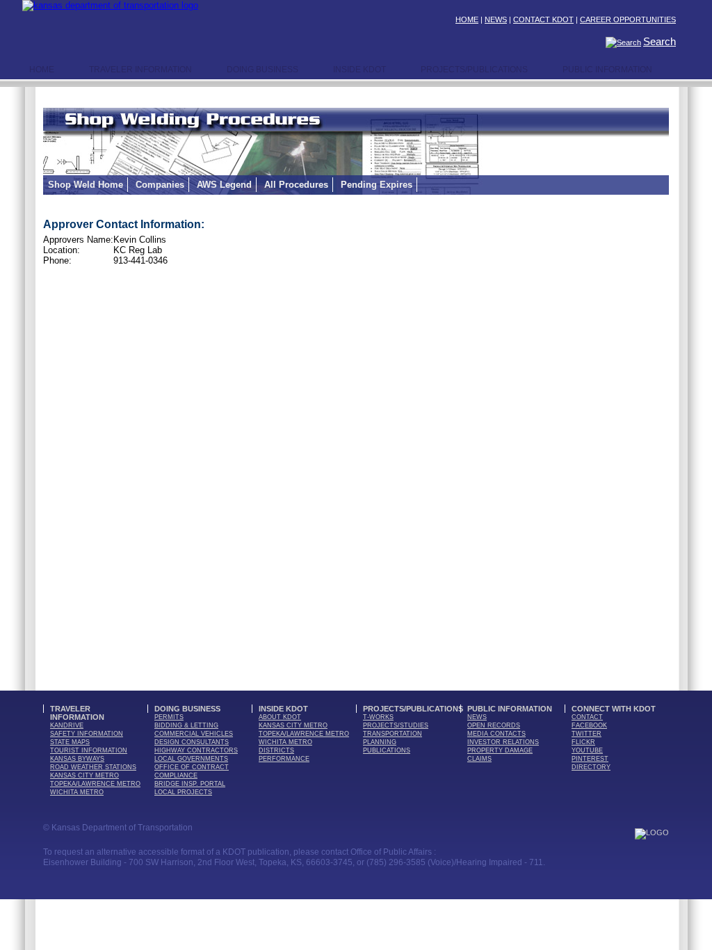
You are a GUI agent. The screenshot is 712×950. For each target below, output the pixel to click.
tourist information (88, 750)
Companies (160, 184)
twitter (586, 733)
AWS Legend (224, 184)
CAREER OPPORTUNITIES (628, 19)
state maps (70, 742)
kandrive (66, 725)
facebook (589, 725)
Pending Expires (376, 184)
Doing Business (262, 69)
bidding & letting (186, 725)
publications (386, 750)
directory (591, 767)
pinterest (590, 758)
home (41, 69)
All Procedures (296, 184)
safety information (86, 733)
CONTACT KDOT (543, 19)
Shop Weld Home (85, 184)
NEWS (496, 19)
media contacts (496, 733)
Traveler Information (140, 69)
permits (169, 717)
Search (659, 41)
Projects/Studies (395, 725)
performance (284, 758)
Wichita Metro (77, 792)
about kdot (280, 717)
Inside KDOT (359, 69)
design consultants (191, 742)
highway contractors (196, 750)
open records (493, 725)
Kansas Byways (77, 758)
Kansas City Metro (84, 775)
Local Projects (183, 792)
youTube (587, 750)
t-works (378, 717)
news (477, 717)
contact (587, 717)
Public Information (607, 69)
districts (276, 750)
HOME (466, 19)
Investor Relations (503, 742)
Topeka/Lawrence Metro (95, 783)
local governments (191, 758)
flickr (583, 742)
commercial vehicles (193, 733)
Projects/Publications (474, 69)
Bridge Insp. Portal (189, 783)
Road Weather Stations (93, 767)
